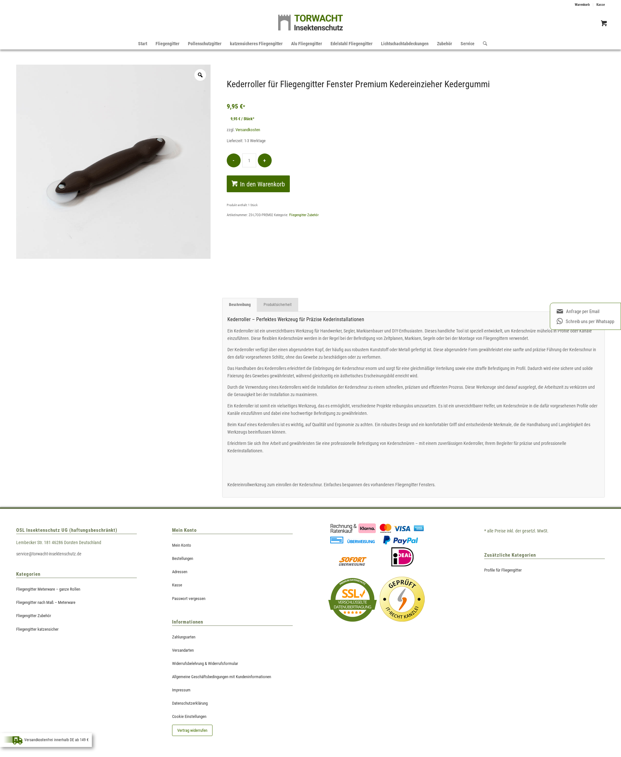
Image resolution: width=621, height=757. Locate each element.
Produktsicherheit (278, 304)
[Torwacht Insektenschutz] (310, 24)
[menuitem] (582, 4)
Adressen (179, 571)
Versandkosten (247, 129)
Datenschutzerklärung (190, 703)
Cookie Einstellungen (189, 716)
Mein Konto (181, 545)
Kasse (600, 5)
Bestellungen (182, 558)
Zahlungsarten (183, 637)
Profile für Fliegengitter (503, 570)
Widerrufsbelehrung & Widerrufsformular (205, 663)
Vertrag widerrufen (192, 730)
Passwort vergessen (188, 598)
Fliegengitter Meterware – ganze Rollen (48, 589)
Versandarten (183, 650)
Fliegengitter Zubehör (304, 215)
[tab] (239, 305)
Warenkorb (582, 5)
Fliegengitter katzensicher (37, 629)
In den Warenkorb (262, 184)
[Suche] (483, 43)
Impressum (181, 690)
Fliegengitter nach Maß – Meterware (45, 602)
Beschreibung (240, 304)
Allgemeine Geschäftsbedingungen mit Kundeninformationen (221, 676)
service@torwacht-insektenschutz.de (49, 553)
